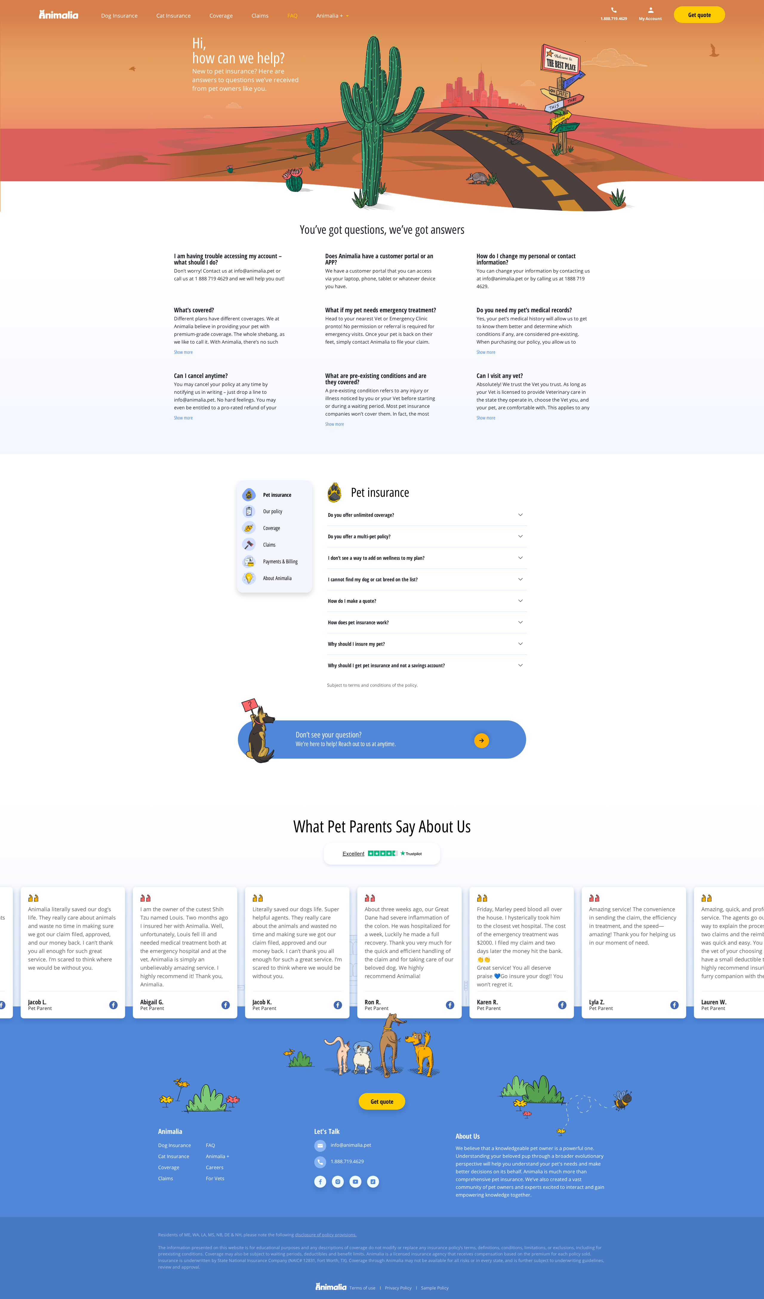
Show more (183, 352)
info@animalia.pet (351, 1145)
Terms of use (362, 1288)
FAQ (292, 15)
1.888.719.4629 (347, 1161)
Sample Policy (435, 1288)
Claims (260, 15)
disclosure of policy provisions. (326, 1234)
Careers (215, 1167)
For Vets (215, 1178)
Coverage (221, 15)
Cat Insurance (173, 15)
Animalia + (329, 15)
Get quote (382, 1101)
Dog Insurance (119, 15)
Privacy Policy (398, 1288)
